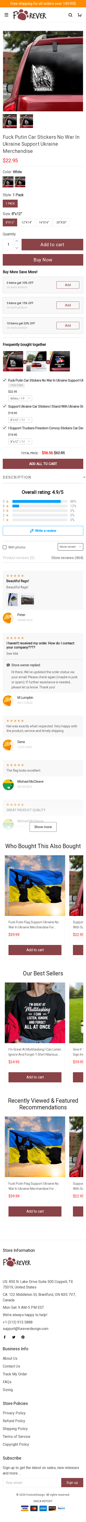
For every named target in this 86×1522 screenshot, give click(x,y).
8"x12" (17, 214)
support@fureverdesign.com (25, 1329)
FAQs (7, 1382)
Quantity (9, 234)
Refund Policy (14, 1421)
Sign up (72, 1482)
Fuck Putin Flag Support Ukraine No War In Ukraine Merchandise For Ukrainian (33, 925)
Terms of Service (16, 1436)
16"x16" (44, 222)
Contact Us (11, 1366)
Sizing (8, 1390)
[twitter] (15, 1337)
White (17, 172)
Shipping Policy (15, 1429)
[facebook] (6, 1337)
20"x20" (61, 222)
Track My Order (15, 1374)
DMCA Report (43, 1501)
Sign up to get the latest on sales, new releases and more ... (41, 1470)
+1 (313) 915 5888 (18, 1322)
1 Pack (18, 195)
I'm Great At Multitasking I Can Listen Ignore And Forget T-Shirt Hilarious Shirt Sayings (34, 1052)
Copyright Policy (16, 1444)
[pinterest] (24, 1337)
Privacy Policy (14, 1413)
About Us (10, 1358)
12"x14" (27, 222)
